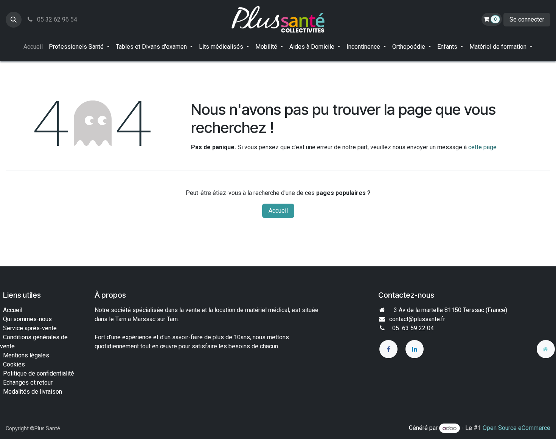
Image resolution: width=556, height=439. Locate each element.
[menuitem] (33, 46)
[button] (14, 20)
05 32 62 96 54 (56, 19)
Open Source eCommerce (516, 428)
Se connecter (526, 19)
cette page (482, 147)
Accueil (278, 210)
